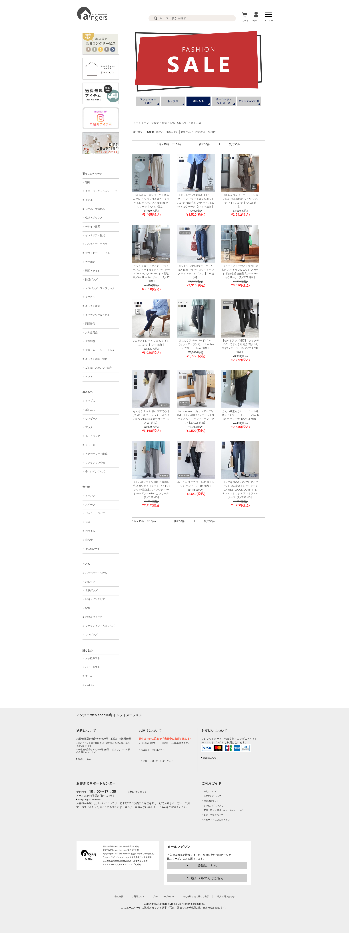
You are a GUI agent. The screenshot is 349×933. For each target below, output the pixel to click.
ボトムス (90, 409)
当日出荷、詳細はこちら (153, 749)
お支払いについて (212, 795)
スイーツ (90, 504)
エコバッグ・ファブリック (100, 288)
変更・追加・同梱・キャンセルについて (223, 810)
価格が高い (186, 131)
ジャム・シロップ (95, 513)
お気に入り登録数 (205, 131)
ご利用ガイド (211, 783)
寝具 (87, 182)
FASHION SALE (179, 122)
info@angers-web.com (89, 799)
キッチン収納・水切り (97, 359)
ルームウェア (92, 436)
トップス (90, 400)
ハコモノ (90, 684)
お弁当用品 (91, 332)
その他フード (92, 548)
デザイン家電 (92, 226)
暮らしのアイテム (92, 173)
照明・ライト (92, 270)
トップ (134, 122)
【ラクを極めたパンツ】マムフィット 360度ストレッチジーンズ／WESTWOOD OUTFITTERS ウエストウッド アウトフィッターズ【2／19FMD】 (240, 490)
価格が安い (172, 131)
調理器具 (90, 323)
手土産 (89, 676)
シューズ (90, 445)
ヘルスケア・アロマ (96, 244)
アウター (90, 427)
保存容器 (90, 341)
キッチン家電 (92, 306)
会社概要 (119, 896)
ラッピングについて (213, 805)
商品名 (160, 131)
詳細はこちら (84, 759)
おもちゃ (90, 581)
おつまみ (90, 531)
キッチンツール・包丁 (97, 314)
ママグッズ (91, 634)
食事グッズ (91, 590)
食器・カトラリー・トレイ (100, 350)
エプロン (90, 297)
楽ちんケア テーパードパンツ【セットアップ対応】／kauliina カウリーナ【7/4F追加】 (195, 344)
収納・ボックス (94, 217)
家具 (87, 608)
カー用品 (90, 261)
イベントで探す (150, 122)
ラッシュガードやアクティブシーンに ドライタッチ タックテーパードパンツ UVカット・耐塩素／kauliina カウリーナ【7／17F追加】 (151, 273)
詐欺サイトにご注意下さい (217, 819)
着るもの (87, 392)
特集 (164, 122)
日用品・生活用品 (95, 209)
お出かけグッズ (94, 617)
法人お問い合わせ (225, 896)
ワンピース (91, 418)
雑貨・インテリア (95, 599)
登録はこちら (207, 865)
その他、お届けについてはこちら (157, 760)
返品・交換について (213, 814)
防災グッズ (91, 279)
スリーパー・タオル (96, 572)
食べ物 (86, 486)
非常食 (89, 539)
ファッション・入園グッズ (100, 625)
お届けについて (211, 800)
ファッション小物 (95, 462)
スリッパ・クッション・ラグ (101, 191)
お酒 (87, 522)
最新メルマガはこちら (207, 877)
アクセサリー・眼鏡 (96, 453)
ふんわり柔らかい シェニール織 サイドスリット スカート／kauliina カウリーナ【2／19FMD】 (240, 415)
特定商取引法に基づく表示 (196, 896)
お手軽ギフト (92, 658)
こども (86, 564)
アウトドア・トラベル (97, 253)
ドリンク (90, 495)
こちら (163, 807)
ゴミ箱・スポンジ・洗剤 (98, 367)
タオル (89, 200)
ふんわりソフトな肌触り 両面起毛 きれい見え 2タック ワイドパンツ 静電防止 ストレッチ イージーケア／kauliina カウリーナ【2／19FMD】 (151, 490)
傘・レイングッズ (95, 471)
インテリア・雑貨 (95, 235)
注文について (210, 791)
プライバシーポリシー (163, 896)
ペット (89, 376)
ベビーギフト (92, 667)
